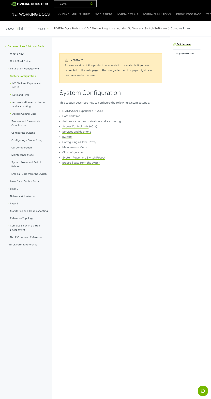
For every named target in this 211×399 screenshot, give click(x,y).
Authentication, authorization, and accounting (91, 121)
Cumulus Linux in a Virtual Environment (25, 227)
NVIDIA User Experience (77, 110)
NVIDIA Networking (95, 28)
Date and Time (20, 94)
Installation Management (24, 68)
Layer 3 (14, 203)
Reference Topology (21, 218)
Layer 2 (14, 188)
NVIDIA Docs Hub (66, 28)
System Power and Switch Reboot (26, 164)
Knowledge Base (188, 14)
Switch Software (155, 28)
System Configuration (23, 75)
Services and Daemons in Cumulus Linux (26, 123)
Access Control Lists (24, 113)
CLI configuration (73, 152)
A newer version (74, 65)
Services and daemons (76, 131)
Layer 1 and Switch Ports (24, 181)
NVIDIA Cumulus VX (157, 14)
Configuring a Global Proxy (27, 140)
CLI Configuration (21, 147)
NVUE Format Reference (23, 244)
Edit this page (183, 44)
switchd (67, 136)
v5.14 (41, 28)
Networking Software (126, 28)
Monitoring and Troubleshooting (29, 210)
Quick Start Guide (20, 61)
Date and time (71, 116)
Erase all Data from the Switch (29, 173)
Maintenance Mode (22, 154)
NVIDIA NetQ (103, 14)
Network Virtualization (23, 195)
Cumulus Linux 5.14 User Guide (26, 46)
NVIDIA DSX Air (127, 14)
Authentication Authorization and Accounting (29, 104)
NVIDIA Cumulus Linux (74, 14)
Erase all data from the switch (81, 162)
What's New (17, 53)
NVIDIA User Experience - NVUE (26, 85)
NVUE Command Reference (26, 237)
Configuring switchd (23, 132)
